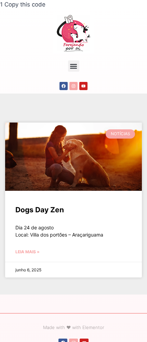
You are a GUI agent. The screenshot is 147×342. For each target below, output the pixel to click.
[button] (73, 66)
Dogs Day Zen (39, 209)
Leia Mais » (27, 251)
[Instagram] (73, 86)
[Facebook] (63, 86)
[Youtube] (83, 86)
